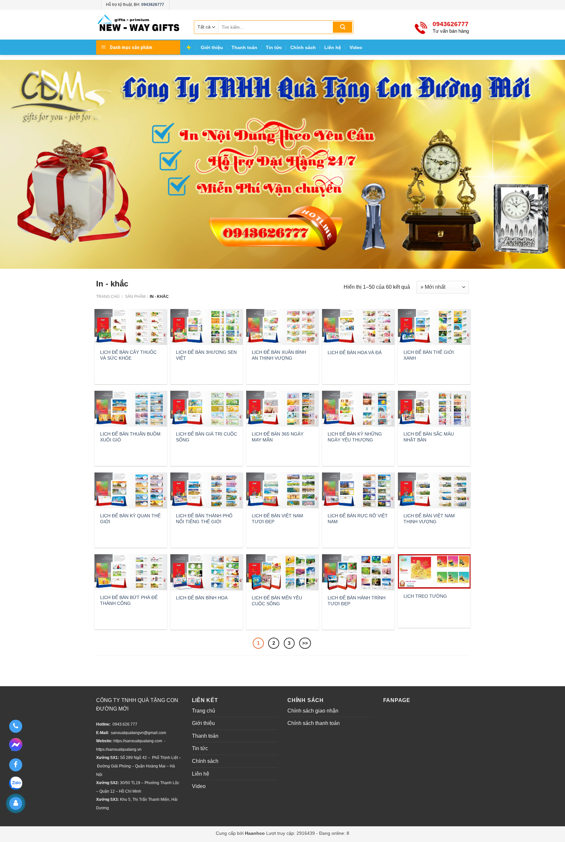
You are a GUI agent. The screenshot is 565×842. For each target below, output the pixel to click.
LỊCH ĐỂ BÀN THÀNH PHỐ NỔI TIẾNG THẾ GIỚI (204, 518)
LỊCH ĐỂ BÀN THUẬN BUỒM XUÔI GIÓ (130, 436)
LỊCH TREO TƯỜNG (425, 596)
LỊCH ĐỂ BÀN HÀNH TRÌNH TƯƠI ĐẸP (356, 600)
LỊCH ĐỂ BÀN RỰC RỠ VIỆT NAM (358, 518)
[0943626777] (15, 726)
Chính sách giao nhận (312, 710)
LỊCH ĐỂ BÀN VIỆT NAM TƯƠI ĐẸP (277, 518)
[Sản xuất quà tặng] (138, 25)
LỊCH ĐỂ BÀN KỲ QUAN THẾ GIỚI (130, 518)
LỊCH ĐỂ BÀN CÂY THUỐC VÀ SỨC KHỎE (128, 355)
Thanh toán (244, 47)
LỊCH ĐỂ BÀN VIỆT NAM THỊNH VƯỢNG (429, 518)
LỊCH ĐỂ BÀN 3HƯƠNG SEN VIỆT (206, 355)
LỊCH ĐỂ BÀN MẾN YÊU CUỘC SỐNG (277, 600)
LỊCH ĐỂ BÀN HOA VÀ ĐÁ (355, 352)
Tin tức (274, 47)
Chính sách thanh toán (313, 723)
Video (356, 47)
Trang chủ (108, 296)
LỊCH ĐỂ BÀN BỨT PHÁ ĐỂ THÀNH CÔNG (129, 600)
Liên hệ (332, 47)
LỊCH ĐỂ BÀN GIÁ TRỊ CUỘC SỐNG (206, 436)
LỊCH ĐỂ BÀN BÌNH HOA (202, 597)
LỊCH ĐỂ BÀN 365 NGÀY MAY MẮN (277, 436)
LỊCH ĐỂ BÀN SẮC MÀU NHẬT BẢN (428, 436)
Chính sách (303, 47)
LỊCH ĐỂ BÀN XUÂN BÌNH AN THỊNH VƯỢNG (279, 355)
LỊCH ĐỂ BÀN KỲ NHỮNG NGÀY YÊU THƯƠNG (355, 436)
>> (305, 643)
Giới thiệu (212, 47)
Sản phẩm (135, 296)
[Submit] (342, 27)
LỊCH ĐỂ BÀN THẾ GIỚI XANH (428, 355)
